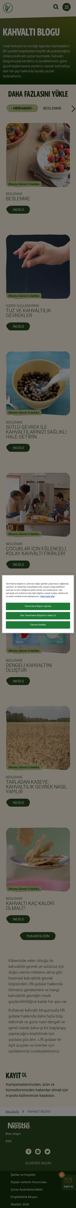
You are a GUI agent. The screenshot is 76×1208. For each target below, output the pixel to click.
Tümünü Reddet (38, 624)
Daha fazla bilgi (47, 596)
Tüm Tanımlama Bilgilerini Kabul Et (38, 615)
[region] (38, 604)
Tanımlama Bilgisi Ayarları (38, 606)
